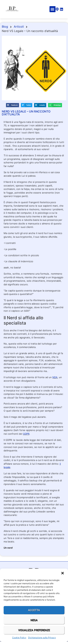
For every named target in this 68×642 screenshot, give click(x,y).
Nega (34, 620)
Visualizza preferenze (34, 630)
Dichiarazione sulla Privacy (42, 637)
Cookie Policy (19, 637)
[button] (62, 573)
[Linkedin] (61, 9)
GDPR (26, 433)
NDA (54, 377)
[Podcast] (57, 9)
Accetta (34, 610)
